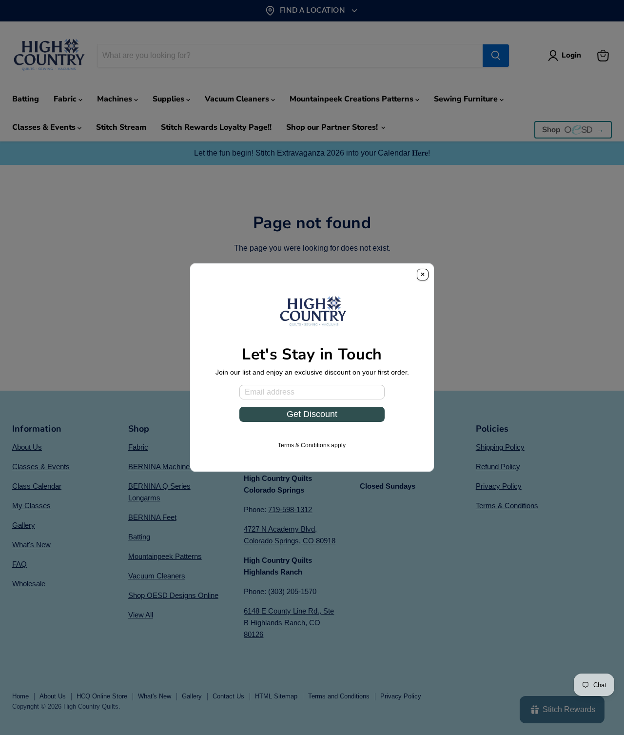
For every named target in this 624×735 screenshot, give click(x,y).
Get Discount (312, 414)
